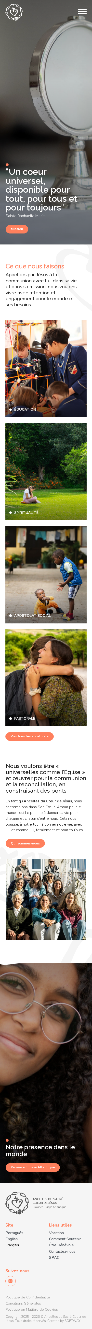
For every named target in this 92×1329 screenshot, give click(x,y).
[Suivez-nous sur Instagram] (10, 1281)
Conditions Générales (23, 1303)
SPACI (54, 1257)
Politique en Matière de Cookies (32, 1309)
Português (14, 1233)
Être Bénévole (61, 1245)
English (11, 1239)
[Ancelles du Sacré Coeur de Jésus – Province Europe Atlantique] (14, 12)
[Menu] (82, 11)
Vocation (56, 1233)
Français (12, 1245)
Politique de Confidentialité (28, 1297)
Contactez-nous (62, 1251)
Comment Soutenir (65, 1239)
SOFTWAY (72, 1321)
